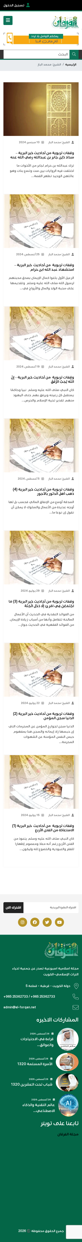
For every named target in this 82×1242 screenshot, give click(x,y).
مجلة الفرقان (68, 1134)
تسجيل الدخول (13, 5)
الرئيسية (70, 64)
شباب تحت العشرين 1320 (31, 1084)
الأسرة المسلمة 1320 (34, 1064)
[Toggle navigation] (8, 20)
